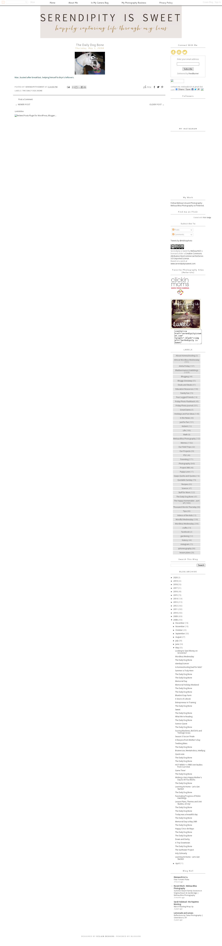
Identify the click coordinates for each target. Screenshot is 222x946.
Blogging (185, 376)
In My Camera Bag (99, 2)
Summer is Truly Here (184, 670)
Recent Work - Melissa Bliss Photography (185, 887)
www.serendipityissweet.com (183, 263)
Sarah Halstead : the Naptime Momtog (186, 903)
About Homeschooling (185, 355)
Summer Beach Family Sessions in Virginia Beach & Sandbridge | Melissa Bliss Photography (188, 892)
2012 (175, 605)
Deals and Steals (185, 385)
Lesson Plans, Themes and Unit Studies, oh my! (188, 802)
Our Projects (185, 451)
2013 (175, 602)
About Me (73, 2)
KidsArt (185, 426)
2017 (175, 588)
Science (185, 488)
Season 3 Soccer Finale (185, 736)
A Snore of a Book (183, 699)
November (180, 626)
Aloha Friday (184, 366)
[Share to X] (79, 87)
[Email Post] (68, 87)
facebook (185, 532)
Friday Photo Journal (184, 405)
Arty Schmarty (181, 853)
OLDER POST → (157, 104)
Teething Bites (181, 743)
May (177, 647)
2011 (175, 609)
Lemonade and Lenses (183, 913)
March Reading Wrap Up (183, 906)
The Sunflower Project (184, 850)
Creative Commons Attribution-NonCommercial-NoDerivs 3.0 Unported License (187, 256)
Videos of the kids (185, 515)
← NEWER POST (22, 104)
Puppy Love (185, 471)
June (177, 644)
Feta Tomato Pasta (181, 879)
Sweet (177, 709)
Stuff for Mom (184, 492)
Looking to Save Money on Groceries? (186, 652)
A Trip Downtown (182, 842)
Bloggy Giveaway (185, 380)
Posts (176, 229)
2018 (175, 584)
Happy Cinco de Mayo (184, 828)
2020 (175, 577)
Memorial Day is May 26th (186, 821)
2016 (175, 591)
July (177, 640)
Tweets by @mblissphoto (181, 240)
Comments (179, 234)
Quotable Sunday (184, 480)
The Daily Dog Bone (32, 90)
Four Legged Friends (185, 397)
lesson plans (185, 552)
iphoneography (184, 548)
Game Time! (180, 770)
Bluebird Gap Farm (183, 695)
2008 (175, 620)
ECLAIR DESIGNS (105, 936)
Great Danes (185, 409)
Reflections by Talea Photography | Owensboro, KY (188, 916)
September (180, 633)
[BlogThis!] (76, 87)
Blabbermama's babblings (186, 370)
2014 (175, 598)
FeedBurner (194, 73)
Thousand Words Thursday (184, 507)
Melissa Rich (196, 251)
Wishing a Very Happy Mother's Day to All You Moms (188, 778)
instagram (185, 544)
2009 (175, 616)
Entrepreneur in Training (185, 702)
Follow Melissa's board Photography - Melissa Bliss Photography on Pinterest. (187, 204)
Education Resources (184, 389)
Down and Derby (182, 839)
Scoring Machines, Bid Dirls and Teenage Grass (188, 731)
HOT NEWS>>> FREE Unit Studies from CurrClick (188, 765)
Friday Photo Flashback (185, 401)
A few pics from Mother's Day (187, 740)
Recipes (185, 484)
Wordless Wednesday (184, 523)
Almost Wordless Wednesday (186, 360)
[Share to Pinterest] (84, 87)
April (177, 863)
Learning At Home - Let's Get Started (187, 787)
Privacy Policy (165, 2)
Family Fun (184, 393)
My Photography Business (134, 2)
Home (52, 2)
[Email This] (73, 87)
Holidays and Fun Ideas (184, 414)
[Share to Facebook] (82, 87)
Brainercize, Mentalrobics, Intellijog (190, 750)
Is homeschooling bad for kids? (188, 667)
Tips (185, 511)
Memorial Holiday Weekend (187, 685)
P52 (185, 455)
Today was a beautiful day (186, 814)
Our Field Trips (185, 447)
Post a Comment (25, 99)
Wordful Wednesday (184, 519)
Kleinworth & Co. (181, 877)
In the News (185, 418)
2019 (175, 581)
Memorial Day (181, 681)
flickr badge (207, 217)
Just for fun (184, 422)
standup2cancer (182, 663)
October (179, 630)
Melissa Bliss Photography (184, 438)
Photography (184, 463)
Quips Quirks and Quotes (185, 476)
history (185, 540)
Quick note (179, 754)
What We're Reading (183, 716)
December (180, 623)
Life (184, 430)
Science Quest (181, 723)
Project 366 (185, 467)
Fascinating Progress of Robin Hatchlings (188, 797)
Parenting (184, 459)
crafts (184, 527)
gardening (184, 536)
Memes (184, 443)
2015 (175, 595)
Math (185, 434)
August (178, 637)
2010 (175, 613)
